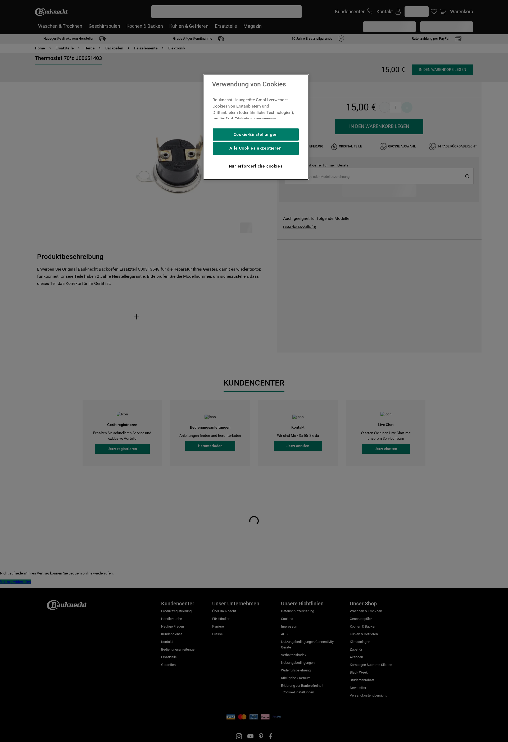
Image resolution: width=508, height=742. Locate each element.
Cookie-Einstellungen (256, 134)
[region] (256, 127)
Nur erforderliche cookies (256, 166)
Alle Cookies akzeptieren (255, 148)
